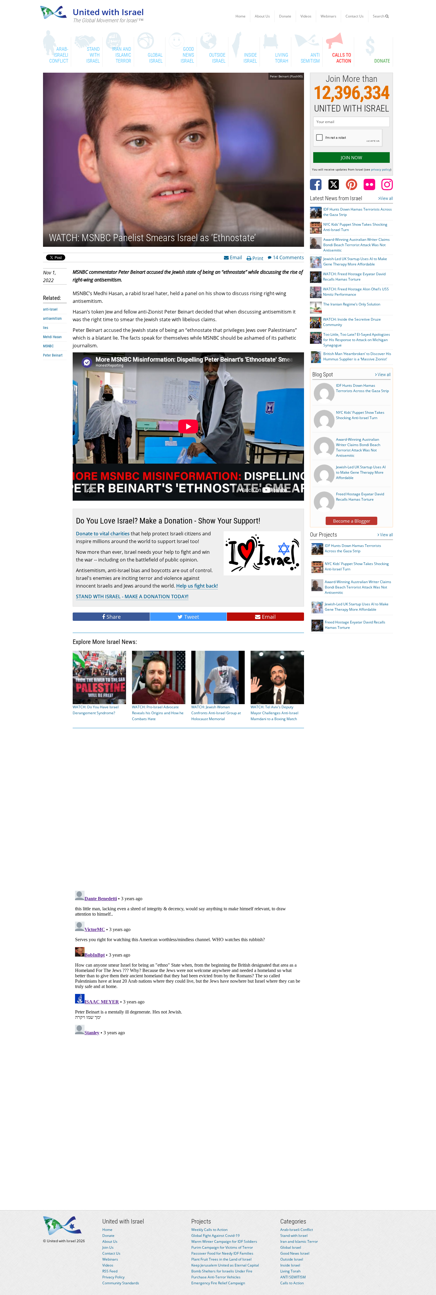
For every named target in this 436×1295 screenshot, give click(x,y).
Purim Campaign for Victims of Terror (222, 1247)
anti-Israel (50, 309)
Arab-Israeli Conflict (296, 1229)
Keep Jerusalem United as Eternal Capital (225, 1265)
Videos (305, 16)
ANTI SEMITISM (293, 1277)
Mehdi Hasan (52, 337)
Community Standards (120, 1283)
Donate (285, 16)
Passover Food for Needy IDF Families (222, 1253)
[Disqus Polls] (188, 808)
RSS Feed (109, 1271)
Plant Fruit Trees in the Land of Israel (221, 1259)
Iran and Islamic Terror (299, 1241)
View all (386, 198)
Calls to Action (292, 1283)
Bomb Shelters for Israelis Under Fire (221, 1271)
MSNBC (48, 346)
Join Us (108, 1247)
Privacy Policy (113, 1277)
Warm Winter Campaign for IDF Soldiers (224, 1241)
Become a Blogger (351, 521)
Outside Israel (291, 1259)
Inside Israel (290, 1265)
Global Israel (290, 1247)
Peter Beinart (53, 355)
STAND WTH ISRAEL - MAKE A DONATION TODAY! (132, 596)
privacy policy (380, 169)
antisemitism (52, 318)
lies (45, 328)
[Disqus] (188, 962)
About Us (262, 16)
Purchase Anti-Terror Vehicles (216, 1277)
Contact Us (355, 16)
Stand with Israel (294, 1235)
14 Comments (288, 257)
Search (379, 16)
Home (240, 16)
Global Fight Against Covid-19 (215, 1235)
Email (235, 257)
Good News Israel (294, 1253)
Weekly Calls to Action (209, 1229)
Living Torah (290, 1271)
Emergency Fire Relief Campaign (218, 1283)
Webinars (328, 16)
